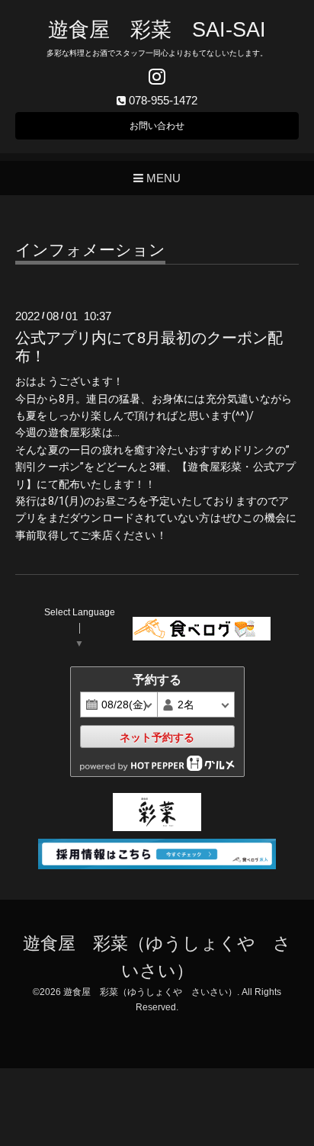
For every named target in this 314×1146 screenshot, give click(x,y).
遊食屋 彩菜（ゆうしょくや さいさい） (150, 992)
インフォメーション (90, 250)
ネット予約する (157, 737)
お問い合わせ (157, 125)
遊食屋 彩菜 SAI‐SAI (157, 29)
